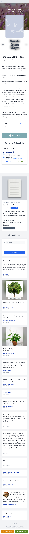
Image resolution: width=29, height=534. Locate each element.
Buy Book (15, 208)
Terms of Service (18, 527)
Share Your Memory (9, 228)
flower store (18, 126)
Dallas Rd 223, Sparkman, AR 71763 (14, 158)
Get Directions (8, 161)
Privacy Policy (10, 527)
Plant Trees (20, 161)
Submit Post (14, 252)
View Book (7, 208)
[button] (14, 290)
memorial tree (18, 123)
